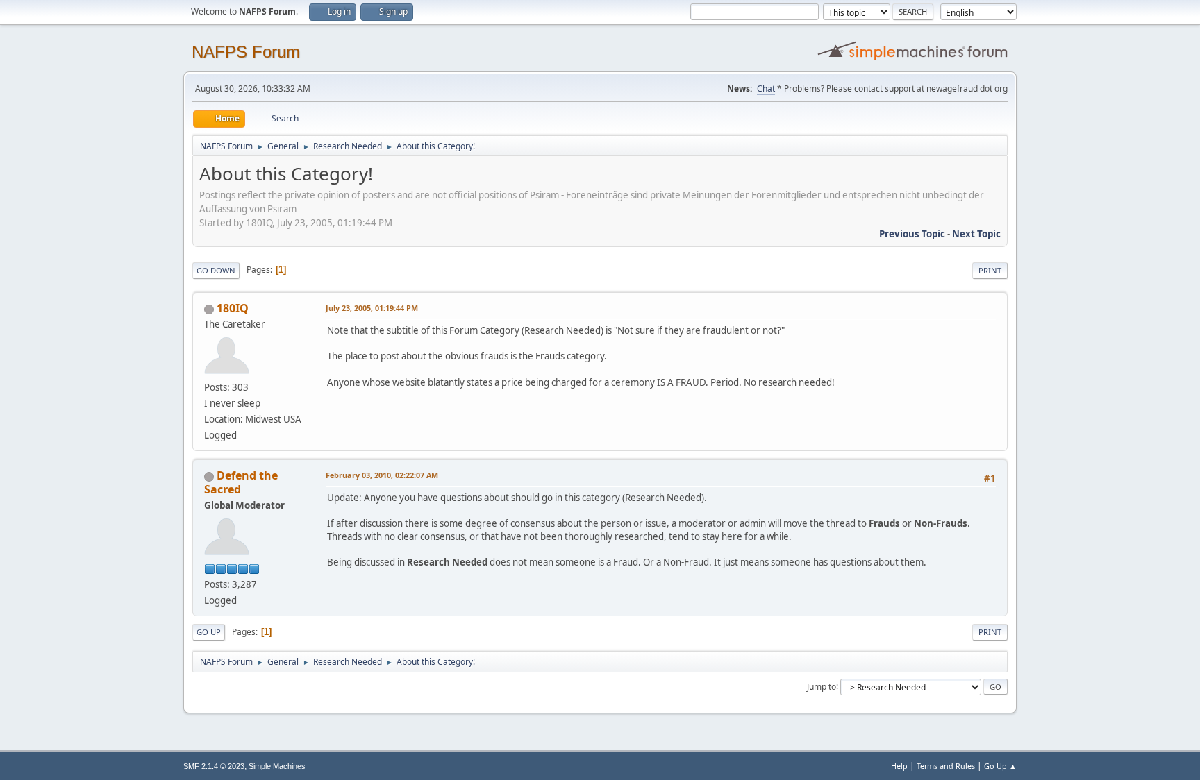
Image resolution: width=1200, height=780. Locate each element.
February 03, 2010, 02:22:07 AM (382, 475)
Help (899, 766)
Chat (766, 88)
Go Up (209, 632)
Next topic (976, 234)
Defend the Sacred (241, 482)
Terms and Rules (946, 766)
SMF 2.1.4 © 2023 (213, 766)
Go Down (216, 270)
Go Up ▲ (1000, 766)
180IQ (233, 308)
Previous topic (912, 234)
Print (989, 270)
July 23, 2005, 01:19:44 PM (372, 308)
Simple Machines (277, 766)
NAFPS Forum (246, 51)
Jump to (821, 686)
